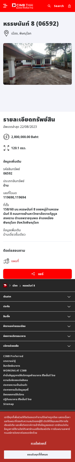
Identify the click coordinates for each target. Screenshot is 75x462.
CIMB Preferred (13, 356)
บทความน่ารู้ (9, 361)
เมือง (15, 285)
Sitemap (8, 404)
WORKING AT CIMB (15, 370)
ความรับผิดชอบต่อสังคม (15, 380)
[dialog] (37, 436)
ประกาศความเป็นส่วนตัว (15, 385)
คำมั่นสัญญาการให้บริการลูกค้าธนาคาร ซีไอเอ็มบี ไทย (29, 375)
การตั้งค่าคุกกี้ (38, 443)
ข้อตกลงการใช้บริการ (13, 394)
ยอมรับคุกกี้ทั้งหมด (37, 454)
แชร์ (40, 274)
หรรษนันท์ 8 (29, 285)
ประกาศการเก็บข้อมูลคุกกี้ (15, 389)
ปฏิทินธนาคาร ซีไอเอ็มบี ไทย (17, 399)
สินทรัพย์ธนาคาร (11, 365)
